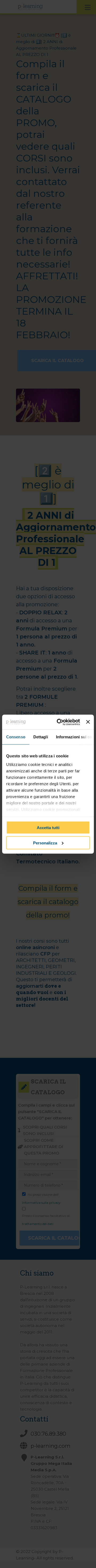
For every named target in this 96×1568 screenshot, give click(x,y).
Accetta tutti (48, 827)
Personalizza (45, 842)
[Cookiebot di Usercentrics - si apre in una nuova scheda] (59, 722)
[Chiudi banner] (88, 722)
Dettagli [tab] (40, 737)
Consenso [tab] (15, 737)
